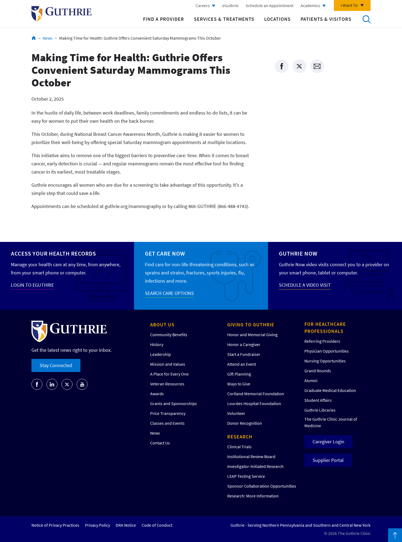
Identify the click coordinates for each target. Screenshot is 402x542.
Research (239, 436)
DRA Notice (126, 525)
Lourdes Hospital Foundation (254, 403)
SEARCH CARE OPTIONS (169, 293)
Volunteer (236, 413)
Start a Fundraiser (243, 354)
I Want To (349, 5)
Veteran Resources (167, 383)
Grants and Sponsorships (173, 403)
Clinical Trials (239, 446)
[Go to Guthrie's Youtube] (82, 384)
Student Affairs (318, 400)
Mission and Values (167, 364)
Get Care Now (165, 253)
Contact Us (160, 443)
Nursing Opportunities (325, 361)
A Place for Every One (169, 374)
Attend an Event (241, 364)
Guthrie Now (298, 253)
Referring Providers (322, 341)
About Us (162, 324)
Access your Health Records (53, 253)
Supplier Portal (328, 460)
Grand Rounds (317, 370)
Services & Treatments (224, 19)
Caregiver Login (328, 441)
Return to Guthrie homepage (61, 13)
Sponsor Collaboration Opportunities (261, 486)
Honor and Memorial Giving (252, 334)
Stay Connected (56, 365)
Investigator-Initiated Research (255, 466)
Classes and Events (167, 423)
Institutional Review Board (251, 456)
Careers (203, 5)
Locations (277, 19)
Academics (310, 5)
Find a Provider (163, 19)
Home (33, 38)
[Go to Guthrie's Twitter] (67, 384)
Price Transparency (167, 413)
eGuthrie (230, 5)
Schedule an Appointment (269, 5)
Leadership (160, 354)
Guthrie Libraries (320, 410)
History (156, 344)
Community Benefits (168, 334)
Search (366, 19)
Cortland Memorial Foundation (255, 393)
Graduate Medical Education (330, 390)
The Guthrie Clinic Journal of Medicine (330, 422)
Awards (157, 393)
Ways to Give (238, 383)
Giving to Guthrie (250, 324)
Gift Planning (239, 374)
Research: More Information (253, 496)
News (48, 38)
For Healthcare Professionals (325, 327)
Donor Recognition (244, 423)
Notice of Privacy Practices (55, 525)
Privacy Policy (97, 525)
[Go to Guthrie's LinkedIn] (51, 384)
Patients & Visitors (326, 19)
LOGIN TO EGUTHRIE (32, 285)
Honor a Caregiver (243, 344)
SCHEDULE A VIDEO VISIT (305, 285)
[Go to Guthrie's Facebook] (36, 384)
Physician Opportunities (326, 351)
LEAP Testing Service (246, 476)
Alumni (310, 380)
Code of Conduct (157, 525)
